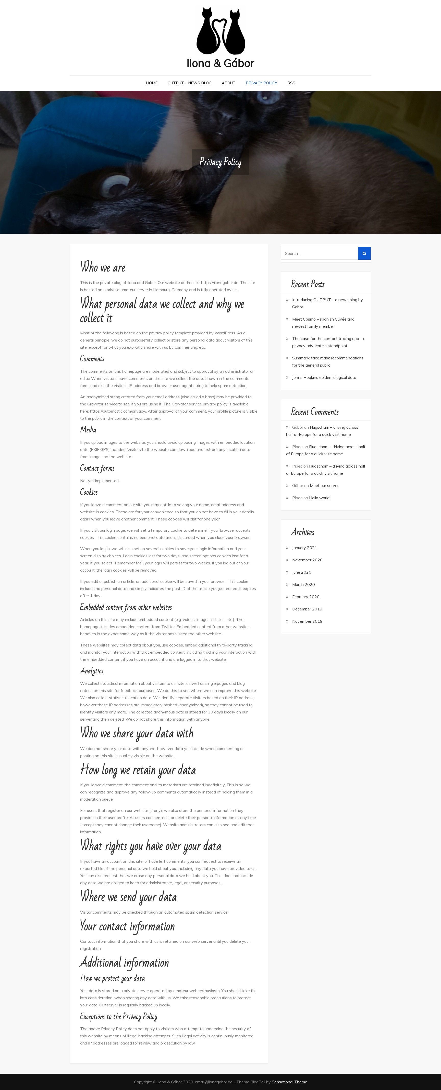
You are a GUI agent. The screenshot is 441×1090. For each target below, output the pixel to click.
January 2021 (304, 547)
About (229, 83)
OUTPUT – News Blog (190, 83)
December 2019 (307, 608)
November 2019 (307, 621)
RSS (291, 83)
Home (151, 83)
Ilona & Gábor (220, 63)
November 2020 (307, 559)
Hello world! (319, 497)
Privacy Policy (261, 83)
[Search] (364, 253)
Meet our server (324, 485)
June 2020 (301, 572)
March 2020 (303, 584)
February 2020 (306, 596)
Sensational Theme (289, 1081)
